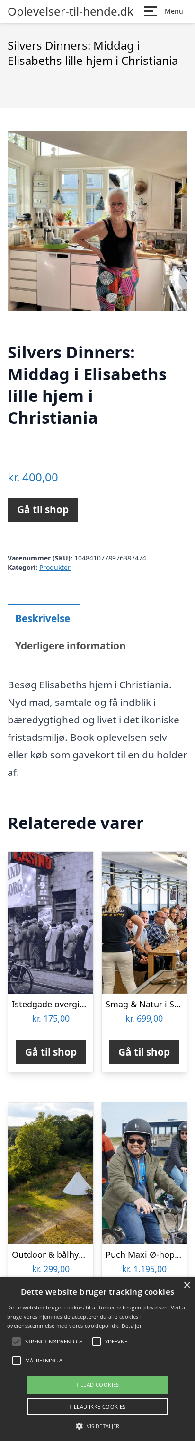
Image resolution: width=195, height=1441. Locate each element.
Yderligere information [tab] (70, 645)
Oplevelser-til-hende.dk (70, 11)
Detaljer (132, 1325)
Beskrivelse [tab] (42, 618)
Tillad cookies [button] (97, 1384)
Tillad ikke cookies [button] (97, 1406)
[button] (97, 1426)
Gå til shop (43, 509)
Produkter (55, 567)
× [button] (186, 1285)
